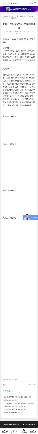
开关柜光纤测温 (12, 379)
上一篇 (28, 384)
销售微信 (24, 432)
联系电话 (33, 432)
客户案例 (20, 16)
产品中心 (14, 432)
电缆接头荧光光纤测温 (11, 412)
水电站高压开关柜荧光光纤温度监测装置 (17, 397)
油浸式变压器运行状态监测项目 (14, 406)
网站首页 (5, 432)
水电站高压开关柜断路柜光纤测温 (15, 409)
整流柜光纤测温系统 (11, 400)
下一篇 (33, 384)
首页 (13, 16)
